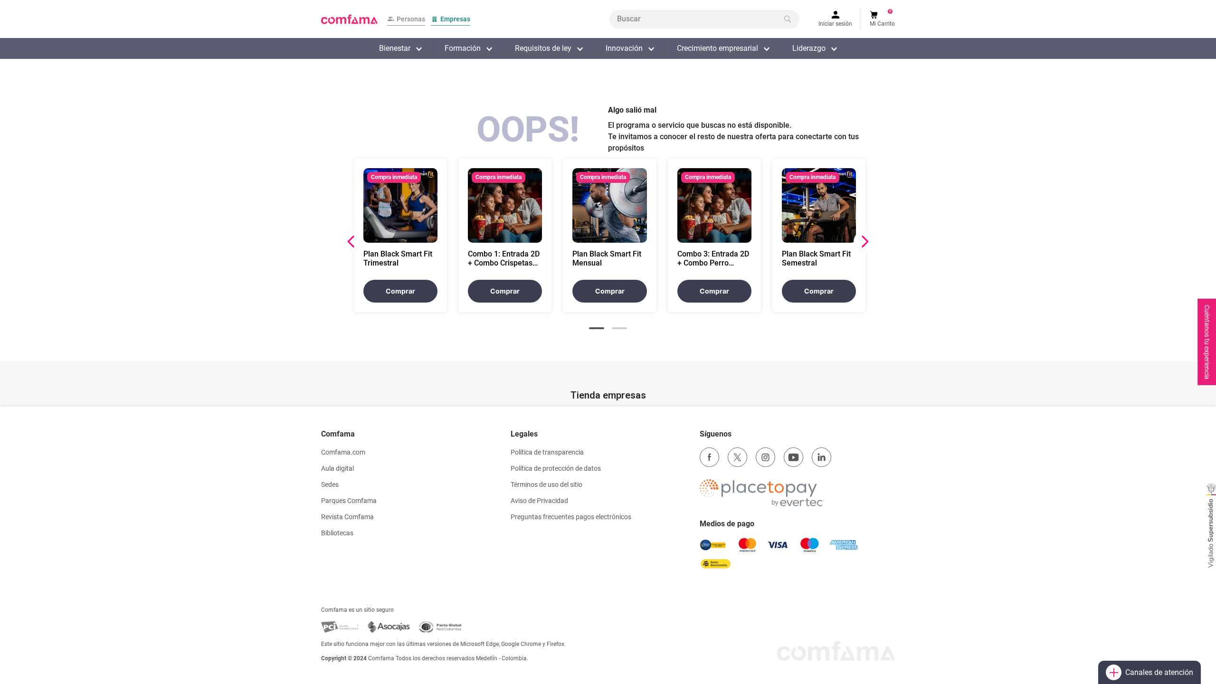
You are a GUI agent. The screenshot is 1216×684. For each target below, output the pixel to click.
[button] (596, 328)
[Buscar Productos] (787, 19)
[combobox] (704, 19)
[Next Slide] (865, 241)
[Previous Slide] (351, 241)
